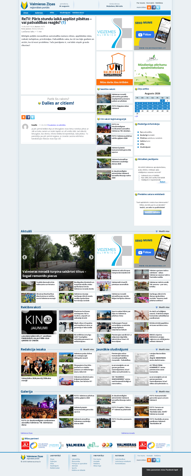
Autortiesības (120, 459)
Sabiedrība (76, 459)
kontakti (147, 135)
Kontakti (150, 3)
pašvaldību (146, 132)
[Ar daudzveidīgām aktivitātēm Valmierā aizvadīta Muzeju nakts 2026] (104, 175)
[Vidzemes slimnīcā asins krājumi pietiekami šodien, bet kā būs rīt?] (66, 381)
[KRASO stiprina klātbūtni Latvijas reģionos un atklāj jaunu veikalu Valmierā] (141, 338)
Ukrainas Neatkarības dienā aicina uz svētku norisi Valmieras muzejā (45, 296)
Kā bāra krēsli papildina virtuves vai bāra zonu (159, 324)
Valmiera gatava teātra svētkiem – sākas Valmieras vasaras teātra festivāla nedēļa (160, 273)
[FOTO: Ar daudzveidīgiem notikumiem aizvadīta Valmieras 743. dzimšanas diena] (104, 128)
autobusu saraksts (151, 138)
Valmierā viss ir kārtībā (150, 175)
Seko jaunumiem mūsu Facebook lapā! (162, 470)
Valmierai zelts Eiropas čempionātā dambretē (121, 271)
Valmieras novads (128, 433)
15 (162, 106)
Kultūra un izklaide (78, 470)
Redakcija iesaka (33, 349)
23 (167, 108)
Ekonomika (76, 461)
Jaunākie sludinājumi (112, 349)
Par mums (141, 3)
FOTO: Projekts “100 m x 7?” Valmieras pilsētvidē (121, 408)
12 (147, 106)
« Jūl (136, 116)
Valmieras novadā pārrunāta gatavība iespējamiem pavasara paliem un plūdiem (121, 97)
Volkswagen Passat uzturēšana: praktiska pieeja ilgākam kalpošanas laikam (121, 326)
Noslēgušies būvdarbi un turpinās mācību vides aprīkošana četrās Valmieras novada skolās (84, 285)
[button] (154, 9)
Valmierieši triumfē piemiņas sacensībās (120, 283)
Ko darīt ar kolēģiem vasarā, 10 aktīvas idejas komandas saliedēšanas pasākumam (159, 314)
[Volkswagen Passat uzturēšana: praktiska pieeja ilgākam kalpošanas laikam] (104, 327)
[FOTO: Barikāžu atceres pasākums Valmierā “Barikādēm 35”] (141, 423)
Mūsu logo (97, 466)
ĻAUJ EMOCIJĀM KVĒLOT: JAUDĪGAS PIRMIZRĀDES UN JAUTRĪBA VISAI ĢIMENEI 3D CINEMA (36, 338)
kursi (145, 141)
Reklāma (159, 3)
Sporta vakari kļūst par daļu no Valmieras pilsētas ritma (121, 313)
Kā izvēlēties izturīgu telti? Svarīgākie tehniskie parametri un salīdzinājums (83, 338)
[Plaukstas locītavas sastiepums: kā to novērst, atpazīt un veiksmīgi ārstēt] (66, 315)
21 (157, 108)
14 (157, 106)
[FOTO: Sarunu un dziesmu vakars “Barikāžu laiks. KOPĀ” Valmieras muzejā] (141, 411)
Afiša (52, 12)
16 (167, 106)
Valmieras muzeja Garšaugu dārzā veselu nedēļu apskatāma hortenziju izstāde (83, 297)
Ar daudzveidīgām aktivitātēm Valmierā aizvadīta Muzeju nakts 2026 (121, 174)
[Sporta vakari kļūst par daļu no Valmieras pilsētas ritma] (104, 315)
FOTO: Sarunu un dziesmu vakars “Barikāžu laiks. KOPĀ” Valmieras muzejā (158, 410)
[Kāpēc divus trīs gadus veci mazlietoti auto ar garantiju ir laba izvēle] (66, 327)
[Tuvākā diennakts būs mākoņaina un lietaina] (28, 286)
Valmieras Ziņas (26, 433)
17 (137, 108)
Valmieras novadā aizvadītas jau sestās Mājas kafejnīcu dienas (121, 296)
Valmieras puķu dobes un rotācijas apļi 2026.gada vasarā (83, 355)
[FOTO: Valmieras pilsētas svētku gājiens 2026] (104, 140)
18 (142, 108)
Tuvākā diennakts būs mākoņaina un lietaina (45, 283)
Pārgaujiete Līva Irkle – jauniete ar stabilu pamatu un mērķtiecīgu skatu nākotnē (83, 368)
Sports (74, 468)
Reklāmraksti (78, 12)
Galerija (26, 391)
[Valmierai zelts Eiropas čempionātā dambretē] (104, 274)
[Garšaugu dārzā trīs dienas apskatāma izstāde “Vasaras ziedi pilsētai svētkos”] (141, 298)
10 (137, 106)
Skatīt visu (164, 231)
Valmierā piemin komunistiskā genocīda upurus (121, 149)
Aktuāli (26, 231)
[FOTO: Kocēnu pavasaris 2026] (104, 423)
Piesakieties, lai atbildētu (57, 125)
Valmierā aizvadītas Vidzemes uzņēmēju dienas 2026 (120, 161)
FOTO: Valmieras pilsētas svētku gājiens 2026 (122, 137)
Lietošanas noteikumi (123, 461)
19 (147, 108)
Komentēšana (120, 463)
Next (91, 257)
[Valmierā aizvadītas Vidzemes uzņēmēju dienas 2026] (104, 163)
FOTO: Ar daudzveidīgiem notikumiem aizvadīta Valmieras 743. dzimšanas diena (122, 128)
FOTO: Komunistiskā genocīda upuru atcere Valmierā (159, 397)
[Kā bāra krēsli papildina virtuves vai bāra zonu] (141, 327)
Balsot (162, 182)
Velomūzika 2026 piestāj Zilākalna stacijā (36, 379)
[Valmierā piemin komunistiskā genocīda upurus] (104, 151)
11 (142, 106)
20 (152, 108)
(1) (63, 22)
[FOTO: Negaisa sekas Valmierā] (104, 110)
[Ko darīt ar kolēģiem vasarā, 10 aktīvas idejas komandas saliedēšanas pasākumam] (141, 315)
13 (152, 106)
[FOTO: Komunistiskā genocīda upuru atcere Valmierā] (141, 399)
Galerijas (39, 12)
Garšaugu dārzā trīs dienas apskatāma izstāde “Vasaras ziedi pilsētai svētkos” (158, 297)
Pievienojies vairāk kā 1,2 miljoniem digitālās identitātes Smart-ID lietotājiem (121, 338)
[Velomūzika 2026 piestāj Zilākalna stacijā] (39, 364)
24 (137, 111)
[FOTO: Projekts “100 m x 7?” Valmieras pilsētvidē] (104, 411)
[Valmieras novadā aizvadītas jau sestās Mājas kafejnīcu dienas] (104, 298)
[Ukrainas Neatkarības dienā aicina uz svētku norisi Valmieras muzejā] (28, 298)
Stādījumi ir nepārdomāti (151, 180)
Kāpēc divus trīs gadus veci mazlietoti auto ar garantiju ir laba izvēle (83, 325)
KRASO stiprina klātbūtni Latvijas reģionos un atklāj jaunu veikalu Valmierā (159, 338)
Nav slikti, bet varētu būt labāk (153, 178)
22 (162, 108)
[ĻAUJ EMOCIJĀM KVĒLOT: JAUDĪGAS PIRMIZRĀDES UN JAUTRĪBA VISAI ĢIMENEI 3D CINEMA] (39, 322)
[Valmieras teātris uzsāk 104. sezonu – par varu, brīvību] (141, 286)
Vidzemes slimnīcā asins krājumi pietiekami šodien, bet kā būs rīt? (83, 379)
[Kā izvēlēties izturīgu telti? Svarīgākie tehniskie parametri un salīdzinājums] (66, 338)
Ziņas (25, 12)
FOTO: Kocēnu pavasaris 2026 (121, 420)
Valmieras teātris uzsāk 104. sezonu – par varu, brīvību (159, 284)
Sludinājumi (65, 12)
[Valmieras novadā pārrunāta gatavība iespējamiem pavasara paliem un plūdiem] (104, 98)
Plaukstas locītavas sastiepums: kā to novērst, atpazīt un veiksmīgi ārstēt (82, 314)
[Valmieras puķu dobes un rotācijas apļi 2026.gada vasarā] (66, 357)
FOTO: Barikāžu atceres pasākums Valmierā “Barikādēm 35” (159, 421)
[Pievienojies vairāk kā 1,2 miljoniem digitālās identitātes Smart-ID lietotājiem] (104, 338)
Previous (24, 257)
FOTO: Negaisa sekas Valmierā (120, 107)
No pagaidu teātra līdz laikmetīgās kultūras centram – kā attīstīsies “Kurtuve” (55, 273)
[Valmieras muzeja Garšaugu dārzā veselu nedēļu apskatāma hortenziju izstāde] (66, 298)
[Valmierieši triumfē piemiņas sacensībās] (104, 286)
